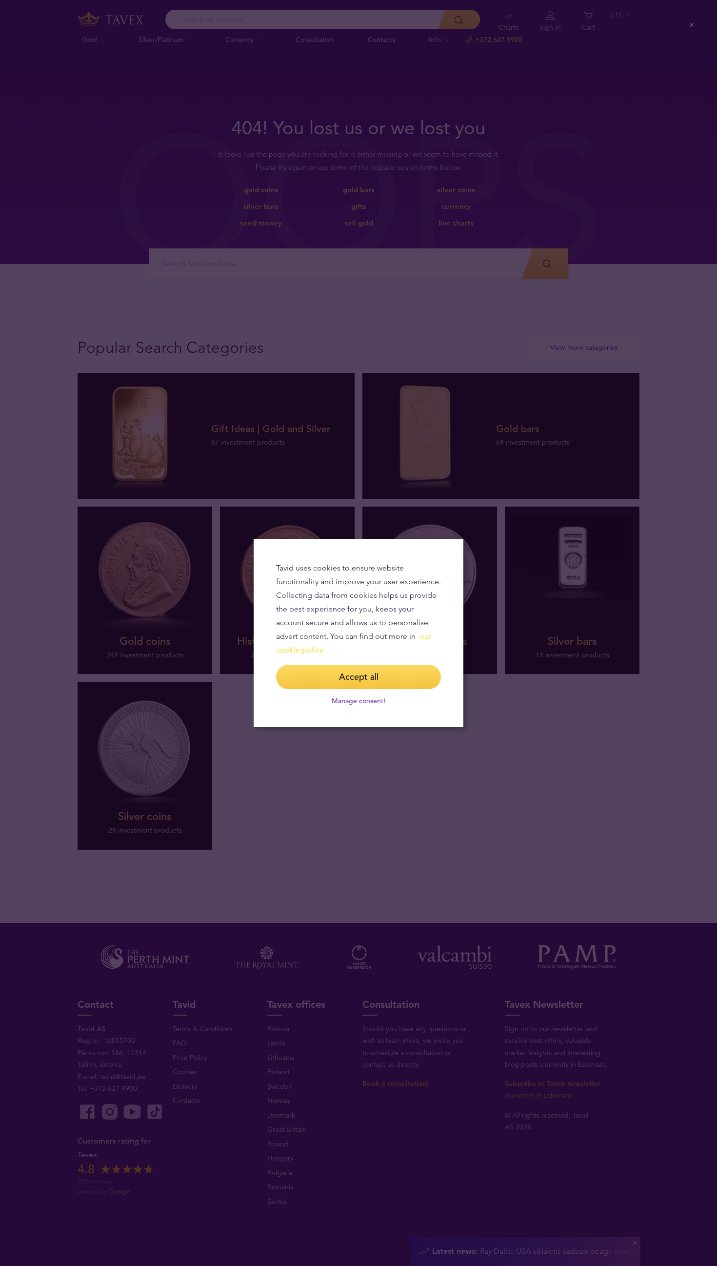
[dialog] (358, 633)
